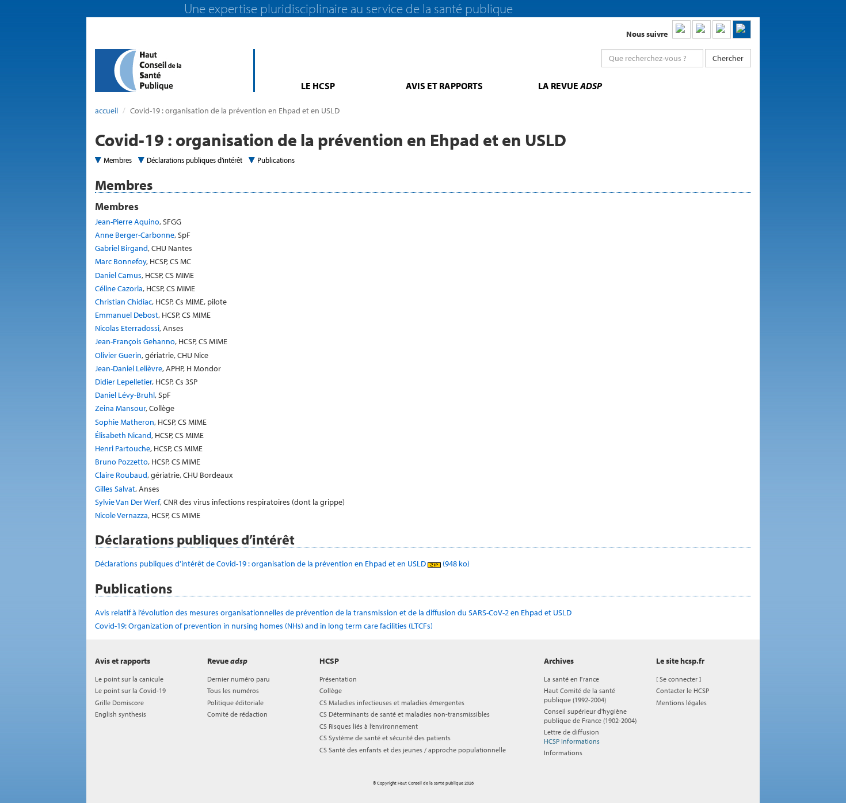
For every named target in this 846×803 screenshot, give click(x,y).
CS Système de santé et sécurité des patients (385, 737)
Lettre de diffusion (572, 736)
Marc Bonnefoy (120, 261)
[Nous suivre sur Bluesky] (701, 29)
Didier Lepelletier (123, 381)
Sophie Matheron (124, 422)
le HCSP (318, 86)
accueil (106, 110)
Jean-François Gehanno (135, 341)
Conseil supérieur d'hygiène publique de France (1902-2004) (590, 715)
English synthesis (120, 714)
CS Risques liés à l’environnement (368, 726)
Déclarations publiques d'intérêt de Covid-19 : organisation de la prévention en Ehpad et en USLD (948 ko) (282, 563)
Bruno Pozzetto (121, 461)
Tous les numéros (233, 690)
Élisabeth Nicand (123, 435)
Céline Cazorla (119, 288)
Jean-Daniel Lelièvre (128, 368)
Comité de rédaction (237, 714)
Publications (276, 160)
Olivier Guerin (118, 355)
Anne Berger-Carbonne (134, 235)
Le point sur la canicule (129, 679)
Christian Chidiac (123, 301)
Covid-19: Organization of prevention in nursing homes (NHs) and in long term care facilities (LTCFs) (264, 626)
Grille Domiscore (119, 702)
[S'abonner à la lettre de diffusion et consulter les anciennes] (742, 29)
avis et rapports (444, 86)
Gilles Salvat (115, 489)
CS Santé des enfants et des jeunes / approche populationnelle (412, 749)
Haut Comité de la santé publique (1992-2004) (579, 694)
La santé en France (571, 679)
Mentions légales (681, 702)
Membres (118, 160)
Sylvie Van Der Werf (127, 502)
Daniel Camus (118, 275)
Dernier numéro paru (238, 679)
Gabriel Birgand (121, 248)
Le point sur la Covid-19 (130, 690)
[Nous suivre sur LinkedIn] (681, 29)
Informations (563, 752)
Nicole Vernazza (121, 515)
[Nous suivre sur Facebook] (721, 29)
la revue (570, 86)
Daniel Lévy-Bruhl (125, 395)
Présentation (338, 679)
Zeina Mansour (120, 408)
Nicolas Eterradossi (127, 328)
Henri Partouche (122, 448)
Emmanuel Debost (126, 315)
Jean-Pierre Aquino (127, 221)
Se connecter (679, 679)
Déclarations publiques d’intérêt (194, 160)
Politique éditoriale (235, 702)
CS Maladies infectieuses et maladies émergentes (391, 702)
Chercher (728, 58)
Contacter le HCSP (682, 690)
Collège (330, 690)
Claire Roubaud (121, 475)
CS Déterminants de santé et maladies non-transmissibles (404, 714)
